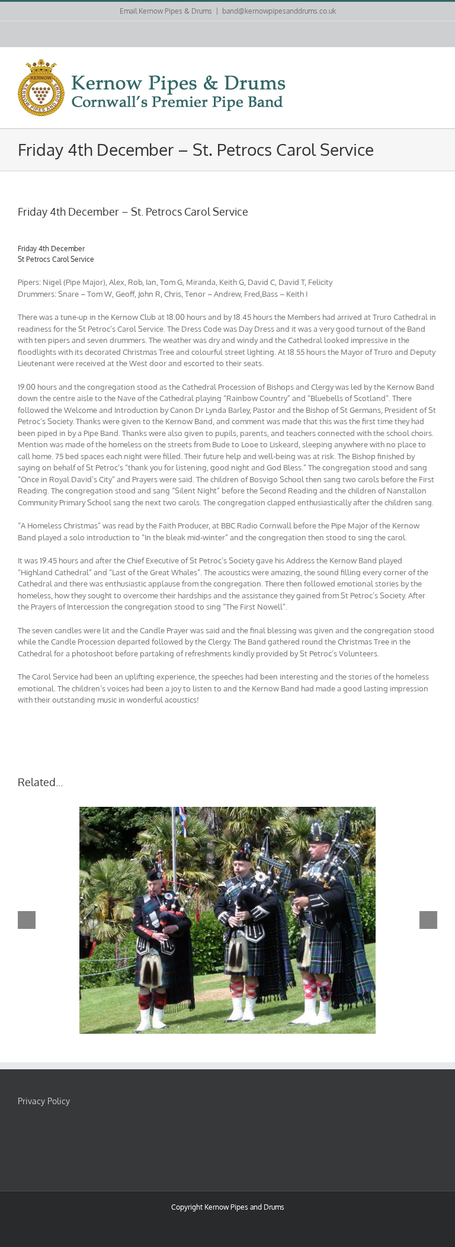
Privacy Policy (44, 1101)
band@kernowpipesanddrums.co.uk (279, 11)
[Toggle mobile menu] (432, 65)
